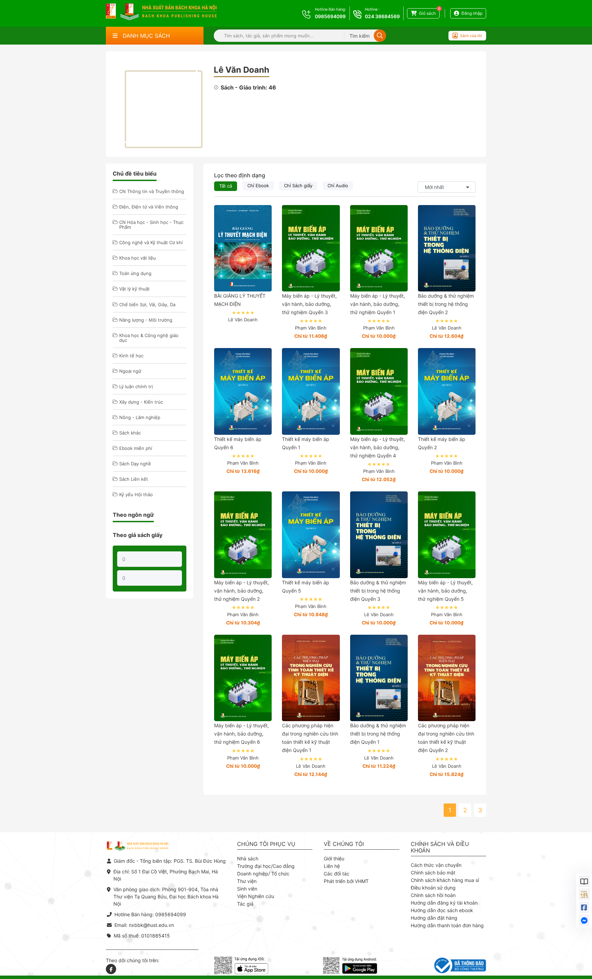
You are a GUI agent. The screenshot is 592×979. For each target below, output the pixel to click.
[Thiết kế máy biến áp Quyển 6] (243, 391)
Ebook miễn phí (135, 448)
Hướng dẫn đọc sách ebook (442, 910)
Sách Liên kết (133, 479)
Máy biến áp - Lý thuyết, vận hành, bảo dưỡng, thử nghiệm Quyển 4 (377, 447)
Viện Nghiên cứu (255, 896)
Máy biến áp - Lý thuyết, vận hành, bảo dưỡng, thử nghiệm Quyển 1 (377, 304)
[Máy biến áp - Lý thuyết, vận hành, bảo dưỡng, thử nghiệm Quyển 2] (243, 534)
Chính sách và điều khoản (440, 847)
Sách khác (130, 432)
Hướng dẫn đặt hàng (434, 918)
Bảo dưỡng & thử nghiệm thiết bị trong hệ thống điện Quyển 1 (378, 734)
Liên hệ (332, 866)
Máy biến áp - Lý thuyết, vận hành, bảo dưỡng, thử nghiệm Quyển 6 (241, 734)
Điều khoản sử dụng (433, 888)
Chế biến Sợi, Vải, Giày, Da (147, 304)
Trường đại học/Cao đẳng (266, 866)
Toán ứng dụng (135, 273)
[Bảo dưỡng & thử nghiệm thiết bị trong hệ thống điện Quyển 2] (447, 248)
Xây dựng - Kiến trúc (141, 402)
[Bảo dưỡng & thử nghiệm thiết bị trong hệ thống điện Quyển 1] (379, 678)
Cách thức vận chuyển (436, 865)
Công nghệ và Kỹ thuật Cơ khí (151, 242)
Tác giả (245, 904)
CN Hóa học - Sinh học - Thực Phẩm (151, 224)
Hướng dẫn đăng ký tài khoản (444, 903)
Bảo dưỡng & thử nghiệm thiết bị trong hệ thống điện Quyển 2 (446, 304)
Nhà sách (247, 858)
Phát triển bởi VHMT (346, 881)
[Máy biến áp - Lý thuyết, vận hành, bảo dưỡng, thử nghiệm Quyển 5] (447, 534)
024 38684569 (382, 16)
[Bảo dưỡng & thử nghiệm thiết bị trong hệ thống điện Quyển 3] (379, 534)
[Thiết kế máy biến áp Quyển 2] (447, 391)
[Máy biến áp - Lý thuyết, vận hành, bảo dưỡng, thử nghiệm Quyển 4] (379, 391)
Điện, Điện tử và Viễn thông (148, 207)
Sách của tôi (471, 35)
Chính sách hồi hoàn (433, 895)
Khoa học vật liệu (137, 258)
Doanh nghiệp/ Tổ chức (263, 873)
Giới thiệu (334, 858)
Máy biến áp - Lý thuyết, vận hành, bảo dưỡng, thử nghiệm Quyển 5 (445, 591)
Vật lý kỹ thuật (134, 288)
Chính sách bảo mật (433, 872)
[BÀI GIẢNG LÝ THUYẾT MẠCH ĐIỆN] (243, 248)
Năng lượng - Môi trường (145, 320)
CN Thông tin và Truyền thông (151, 191)
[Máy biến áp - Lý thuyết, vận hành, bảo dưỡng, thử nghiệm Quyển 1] (379, 248)
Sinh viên (247, 889)
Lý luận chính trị (136, 386)
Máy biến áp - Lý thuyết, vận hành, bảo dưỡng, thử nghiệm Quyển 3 (309, 304)
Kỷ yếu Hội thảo (136, 494)
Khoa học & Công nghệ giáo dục (148, 338)
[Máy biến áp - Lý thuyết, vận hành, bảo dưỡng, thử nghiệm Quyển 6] (243, 678)
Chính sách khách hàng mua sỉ (445, 880)
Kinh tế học (131, 355)
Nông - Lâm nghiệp (139, 417)
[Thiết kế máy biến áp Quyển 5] (311, 534)
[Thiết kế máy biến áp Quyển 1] (311, 391)
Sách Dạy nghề (135, 463)
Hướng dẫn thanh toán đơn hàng (447, 925)
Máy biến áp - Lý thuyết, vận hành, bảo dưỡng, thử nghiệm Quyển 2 (241, 591)
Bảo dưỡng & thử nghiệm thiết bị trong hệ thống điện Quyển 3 (378, 591)
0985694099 (330, 16)
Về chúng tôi (344, 844)
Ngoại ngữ (130, 371)
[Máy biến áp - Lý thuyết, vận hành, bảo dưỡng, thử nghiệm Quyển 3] (311, 248)
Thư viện (247, 881)
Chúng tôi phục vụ (266, 844)
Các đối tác (336, 873)
